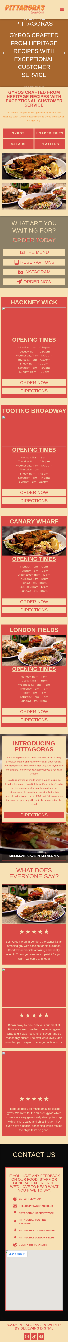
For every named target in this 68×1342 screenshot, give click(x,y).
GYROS (18, 133)
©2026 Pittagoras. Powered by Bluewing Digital (34, 1326)
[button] (62, 9)
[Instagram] (27, 1336)
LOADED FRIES (49, 133)
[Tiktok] (34, 1336)
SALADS (18, 144)
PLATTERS (49, 144)
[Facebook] (41, 1336)
